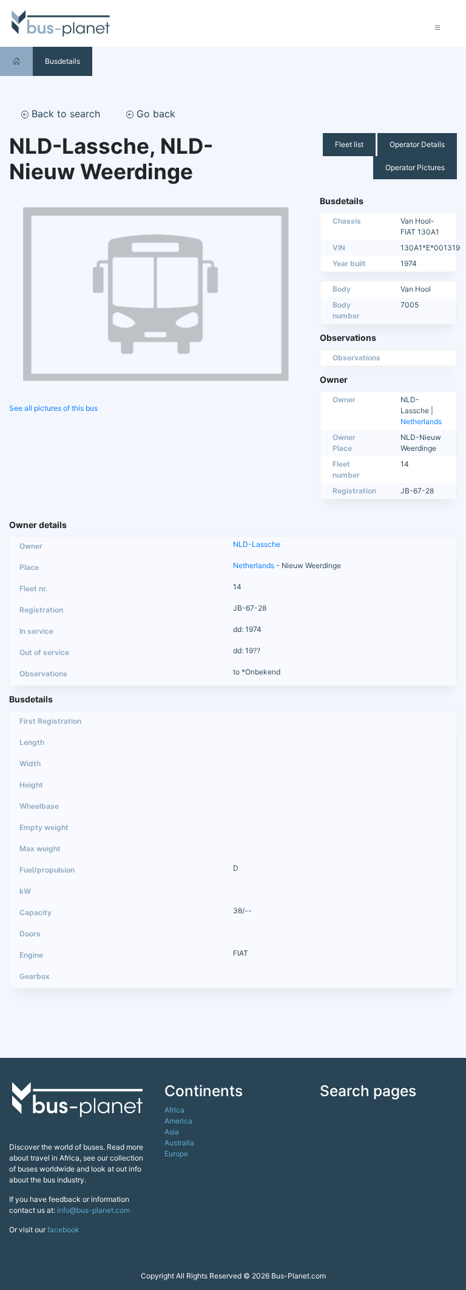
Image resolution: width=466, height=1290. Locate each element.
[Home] (16, 61)
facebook (63, 1229)
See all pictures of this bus (53, 408)
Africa (174, 1109)
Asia (171, 1131)
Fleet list (349, 144)
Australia (179, 1142)
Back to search (64, 114)
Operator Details (417, 144)
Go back (154, 114)
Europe (176, 1153)
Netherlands (421, 421)
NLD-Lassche (256, 544)
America (178, 1120)
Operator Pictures (415, 167)
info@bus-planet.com (93, 1210)
